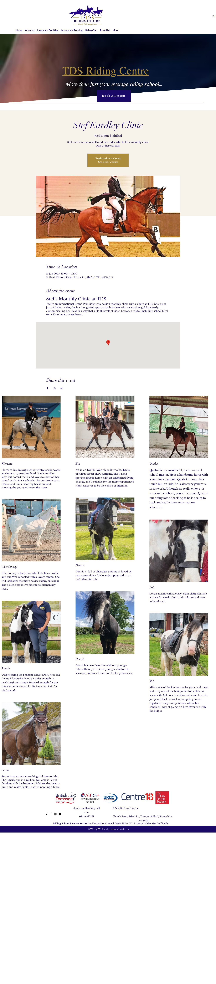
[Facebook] (51, 814)
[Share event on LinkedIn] (62, 388)
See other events (108, 161)
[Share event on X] (54, 388)
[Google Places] (46, 814)
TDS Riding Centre (125, 808)
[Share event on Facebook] (47, 388)
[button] (30, 30)
